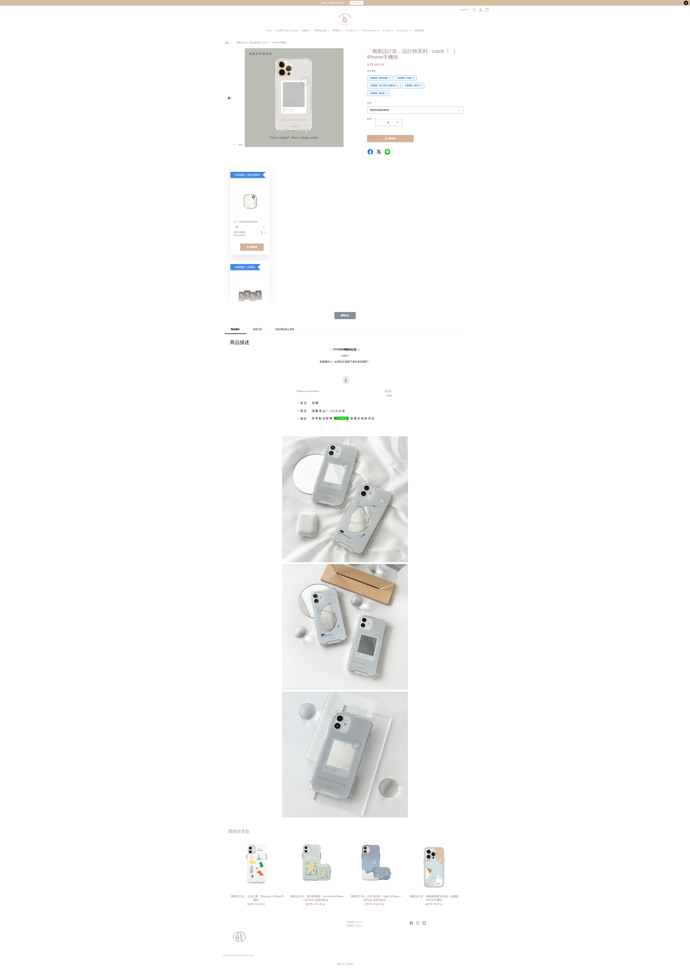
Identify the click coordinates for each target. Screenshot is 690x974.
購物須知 (340, 964)
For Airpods (402, 30)
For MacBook (369, 30)
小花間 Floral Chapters (287, 30)
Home (269, 30)
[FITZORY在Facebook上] (411, 925)
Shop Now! (356, 2)
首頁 (227, 42)
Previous (229, 98)
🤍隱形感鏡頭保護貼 (248, 222)
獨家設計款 (320, 30)
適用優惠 (371, 71)
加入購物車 (252, 247)
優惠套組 (419, 30)
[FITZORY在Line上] (424, 925)
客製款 (336, 30)
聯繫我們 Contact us (355, 926)
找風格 (305, 30)
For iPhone (351, 30)
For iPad (386, 30)
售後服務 (349, 964)
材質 (369, 103)
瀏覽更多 (345, 315)
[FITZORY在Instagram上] (417, 925)
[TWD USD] (463, 10)
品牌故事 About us (354, 922)
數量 (369, 119)
